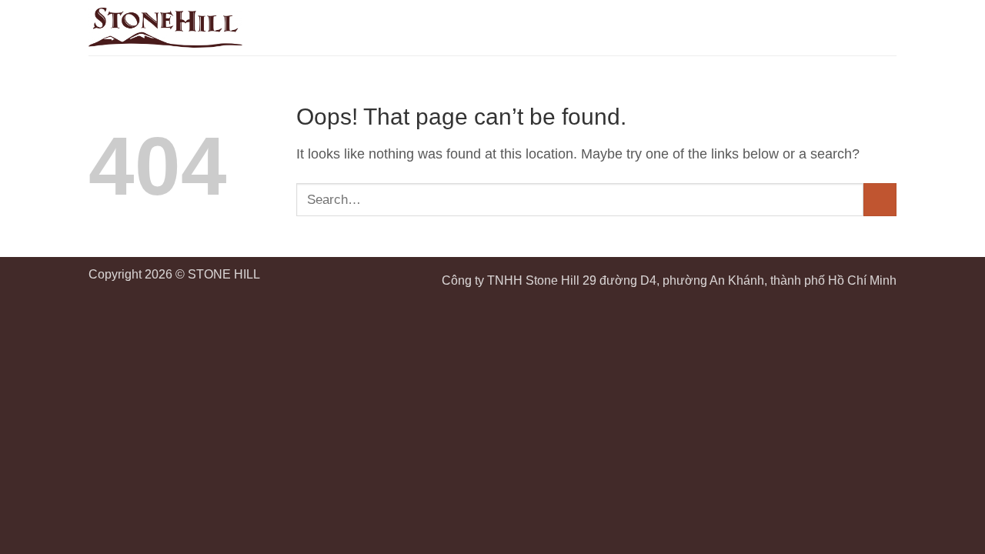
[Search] (858, 27)
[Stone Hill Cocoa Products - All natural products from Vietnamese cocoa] (165, 28)
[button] (886, 28)
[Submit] (880, 199)
